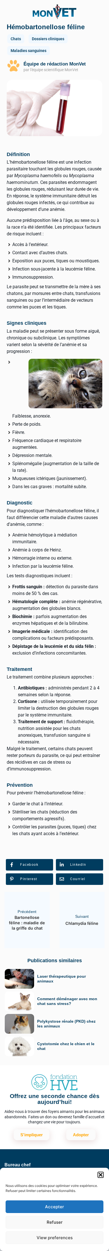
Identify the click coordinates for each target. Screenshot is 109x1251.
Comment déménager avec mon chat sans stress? (67, 1001)
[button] (100, 1175)
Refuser (55, 1222)
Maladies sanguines (28, 50)
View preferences (55, 1237)
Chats (16, 39)
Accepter (54, 1206)
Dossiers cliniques (48, 39)
